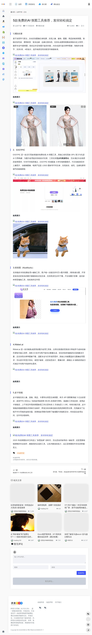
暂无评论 (18, 544)
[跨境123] (17, 604)
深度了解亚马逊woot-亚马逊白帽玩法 (76, 535)
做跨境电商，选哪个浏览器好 (49, 505)
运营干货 (19, 12)
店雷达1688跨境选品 (20, 511)
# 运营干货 (21, 453)
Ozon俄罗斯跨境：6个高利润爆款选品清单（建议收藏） (49, 535)
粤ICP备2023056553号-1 (36, 630)
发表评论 (81, 573)
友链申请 (41, 602)
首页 (13, 12)
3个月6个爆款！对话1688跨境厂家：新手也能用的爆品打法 (76, 506)
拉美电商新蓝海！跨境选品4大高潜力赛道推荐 (22, 506)
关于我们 (58, 602)
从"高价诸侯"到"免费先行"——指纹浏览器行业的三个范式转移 (22, 535)
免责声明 (49, 602)
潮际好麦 (41, 26)
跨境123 (70, 540)
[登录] (89, 4)
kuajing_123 (44, 508)
